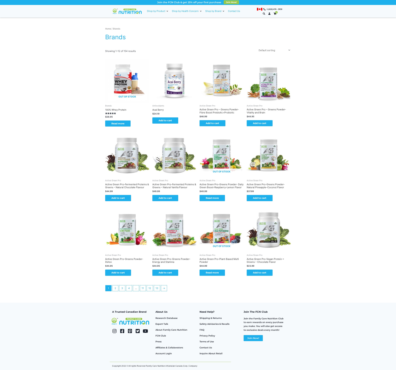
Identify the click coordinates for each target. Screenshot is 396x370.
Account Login (163, 353)
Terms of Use (207, 341)
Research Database (166, 318)
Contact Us (206, 347)
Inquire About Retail (211, 353)
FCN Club (160, 335)
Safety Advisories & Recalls (214, 324)
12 (149, 288)
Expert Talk (161, 324)
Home (108, 28)
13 (157, 288)
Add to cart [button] (165, 120)
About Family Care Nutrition (171, 329)
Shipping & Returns (211, 318)
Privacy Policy (207, 335)
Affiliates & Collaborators (169, 347)
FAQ (202, 329)
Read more (117, 123)
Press (158, 341)
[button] (157, 11)
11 (143, 288)
